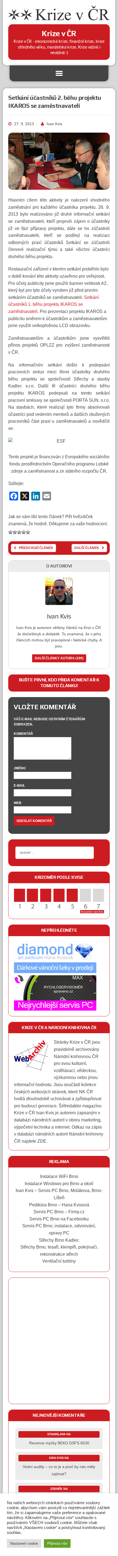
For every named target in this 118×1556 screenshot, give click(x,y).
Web (17, 803)
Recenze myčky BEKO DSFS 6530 (59, 1443)
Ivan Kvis (54, 124)
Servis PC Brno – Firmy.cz (59, 1211)
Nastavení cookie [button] (24, 1543)
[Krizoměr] (59, 909)
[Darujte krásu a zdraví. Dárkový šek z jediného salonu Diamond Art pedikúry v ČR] (55, 971)
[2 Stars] (15, 532)
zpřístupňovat (88, 1098)
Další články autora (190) (59, 658)
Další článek (86, 548)
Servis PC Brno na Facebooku (59, 1219)
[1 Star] (10, 532)
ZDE (41, 1141)
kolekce (88, 1084)
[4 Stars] (23, 532)
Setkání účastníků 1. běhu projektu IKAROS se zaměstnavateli (53, 304)
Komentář (23, 734)
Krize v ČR (80, 1042)
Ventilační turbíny (59, 1261)
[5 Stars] (28, 532)
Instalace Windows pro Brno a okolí (59, 1183)
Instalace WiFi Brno (59, 1176)
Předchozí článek (36, 548)
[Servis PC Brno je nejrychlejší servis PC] (55, 1007)
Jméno (20, 768)
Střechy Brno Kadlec (59, 1240)
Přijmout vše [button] (57, 1543)
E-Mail (19, 786)
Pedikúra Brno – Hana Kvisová (59, 1205)
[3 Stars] (19, 532)
